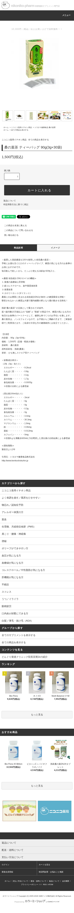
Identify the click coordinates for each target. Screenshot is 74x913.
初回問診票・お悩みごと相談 (51, 872)
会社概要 (65, 881)
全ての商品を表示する (19, 130)
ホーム (6, 127)
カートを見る (44, 865)
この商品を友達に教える (15, 225)
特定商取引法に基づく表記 (15, 204)
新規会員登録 (7, 872)
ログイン (5, 865)
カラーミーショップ (10, 896)
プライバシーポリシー (29, 884)
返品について (9, 200)
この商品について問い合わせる (18, 230)
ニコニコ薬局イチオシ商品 (21, 127)
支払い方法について (20, 881)
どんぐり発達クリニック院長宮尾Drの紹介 (25, 656)
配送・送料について (38, 881)
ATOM (50, 884)
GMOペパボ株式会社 (47, 896)
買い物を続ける (11, 235)
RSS (45, 884)
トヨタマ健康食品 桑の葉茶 (45, 127)
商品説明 (18, 248)
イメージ (55, 248)
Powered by (19, 902)
